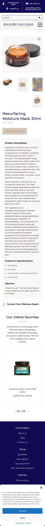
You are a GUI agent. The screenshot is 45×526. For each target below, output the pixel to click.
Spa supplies (22, 459)
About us (22, 433)
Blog (22, 438)
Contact (28, 523)
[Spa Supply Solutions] (22, 25)
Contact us (14, 9)
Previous (15, 411)
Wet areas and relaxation (22, 468)
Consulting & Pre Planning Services (33, 8)
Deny (22, 518)
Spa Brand (22, 454)
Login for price (14, 131)
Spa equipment (22, 463)
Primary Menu (40, 25)
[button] (41, 487)
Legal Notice (19, 523)
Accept (22, 511)
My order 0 (35, 4)
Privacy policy (22, 480)
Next (27, 411)
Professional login (13, 3)
